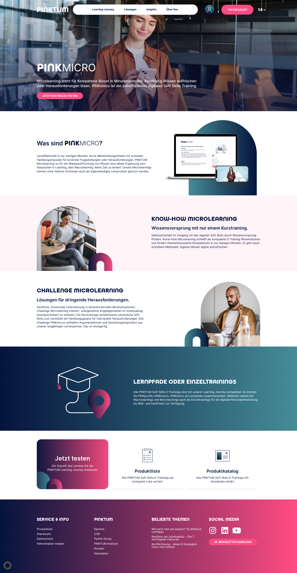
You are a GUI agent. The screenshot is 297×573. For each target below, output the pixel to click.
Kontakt (99, 541)
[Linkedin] (225, 523)
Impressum (44, 527)
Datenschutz (45, 531)
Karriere (99, 522)
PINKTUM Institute (106, 536)
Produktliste (44, 522)
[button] (7, 565)
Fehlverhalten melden (50, 536)
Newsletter (101, 546)
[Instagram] (213, 523)
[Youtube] (237, 523)
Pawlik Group (103, 531)
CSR (97, 527)
